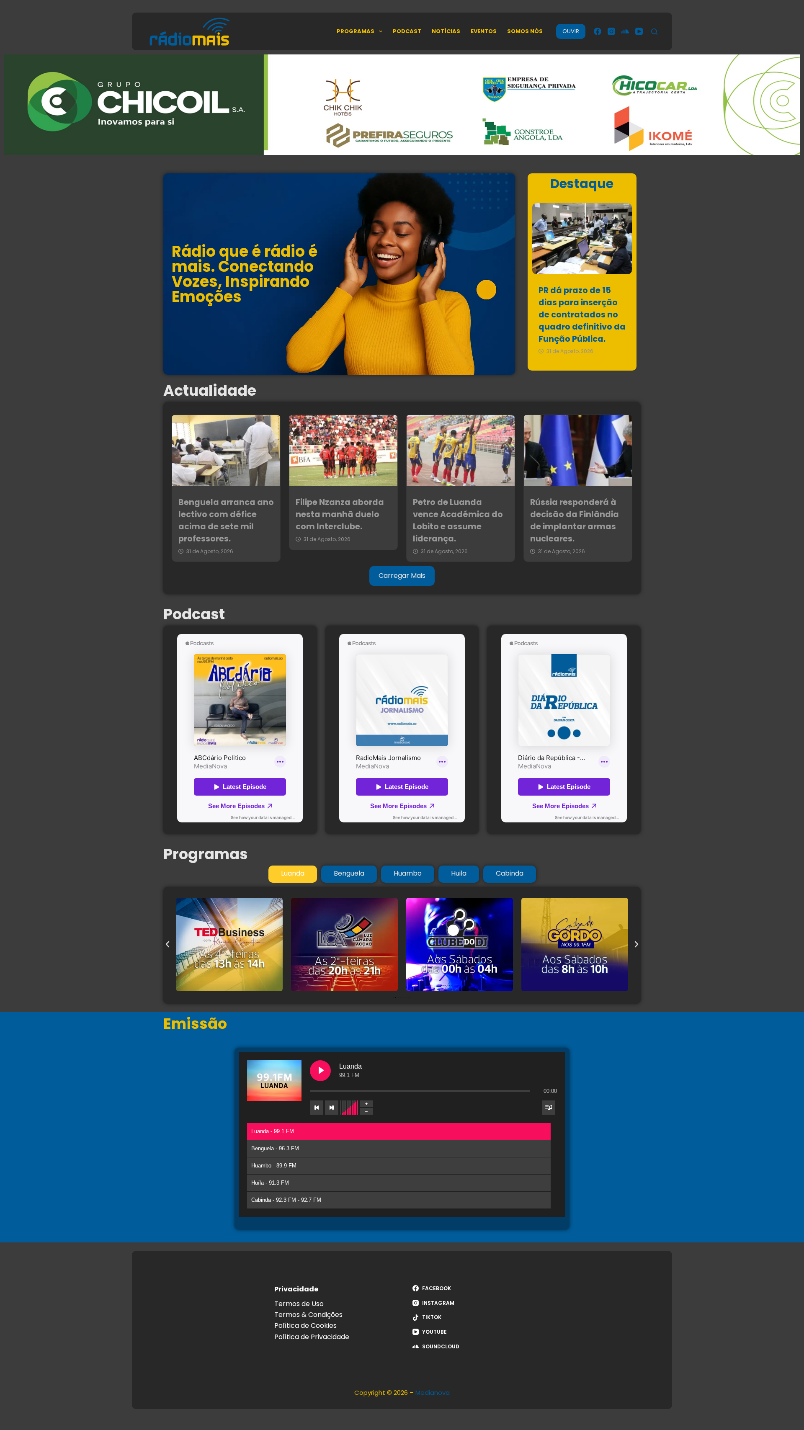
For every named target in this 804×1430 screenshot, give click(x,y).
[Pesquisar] (654, 31)
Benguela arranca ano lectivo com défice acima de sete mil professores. (226, 520)
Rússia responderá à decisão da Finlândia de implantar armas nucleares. (574, 520)
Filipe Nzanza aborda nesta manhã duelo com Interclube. (340, 514)
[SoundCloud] (625, 31)
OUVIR (570, 31)
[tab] (292, 874)
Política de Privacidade (311, 1337)
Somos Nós (525, 31)
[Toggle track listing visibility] (548, 1107)
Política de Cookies (305, 1325)
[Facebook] (597, 31)
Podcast (407, 31)
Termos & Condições (308, 1314)
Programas (355, 31)
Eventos (484, 31)
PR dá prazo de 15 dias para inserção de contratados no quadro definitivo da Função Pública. (582, 314)
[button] (167, 944)
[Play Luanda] (320, 1070)
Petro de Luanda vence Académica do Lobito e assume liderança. (458, 520)
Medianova (432, 1392)
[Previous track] (316, 1107)
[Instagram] (611, 31)
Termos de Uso (299, 1304)
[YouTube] (639, 31)
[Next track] (331, 1107)
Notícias (446, 31)
